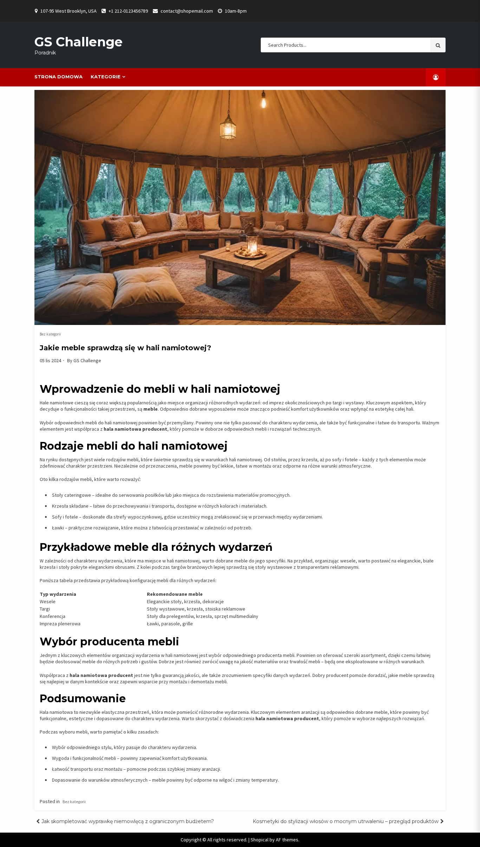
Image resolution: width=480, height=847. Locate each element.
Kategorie (106, 76)
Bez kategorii (50, 334)
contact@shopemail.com (187, 11)
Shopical (259, 839)
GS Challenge (78, 42)
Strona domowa (58, 76)
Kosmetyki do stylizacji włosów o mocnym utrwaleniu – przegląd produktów (346, 821)
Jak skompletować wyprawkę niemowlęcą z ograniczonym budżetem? (127, 821)
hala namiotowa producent (135, 429)
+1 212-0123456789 (128, 11)
